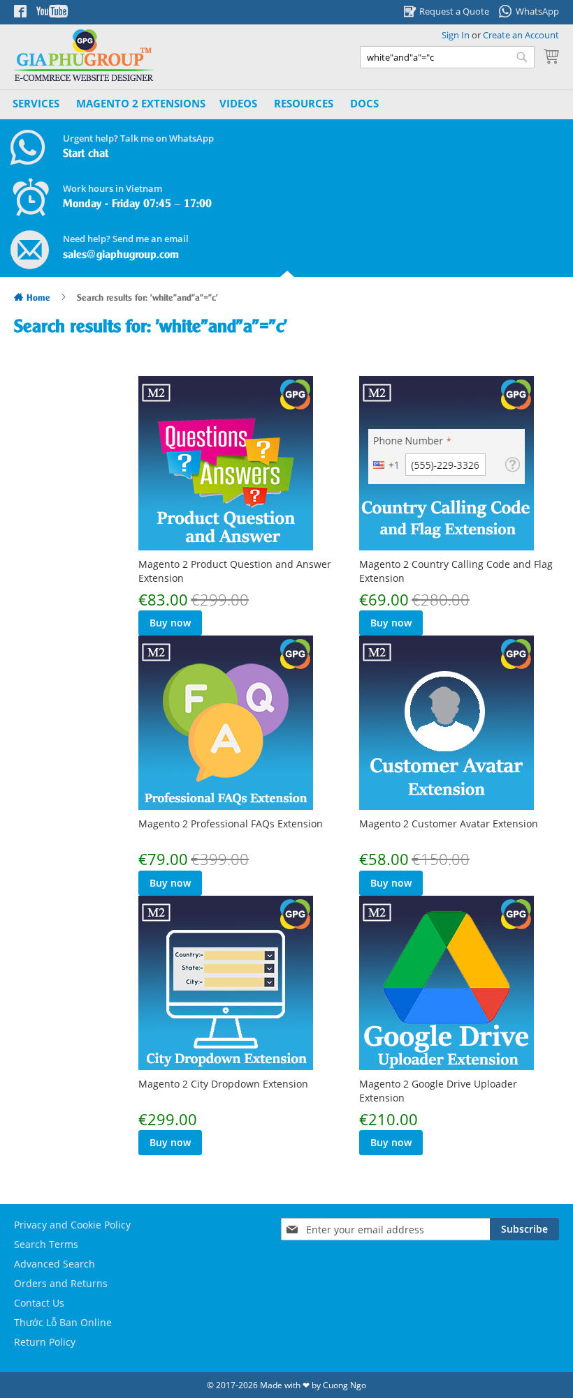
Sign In (456, 35)
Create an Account (521, 35)
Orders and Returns (61, 1283)
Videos (238, 103)
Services (36, 103)
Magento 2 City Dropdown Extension (223, 1083)
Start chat (85, 154)
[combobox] (447, 57)
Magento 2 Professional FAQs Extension (230, 823)
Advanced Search (54, 1263)
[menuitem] (141, 103)
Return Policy (44, 1341)
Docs (364, 103)
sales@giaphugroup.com (121, 255)
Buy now (170, 622)
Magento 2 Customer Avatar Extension (448, 823)
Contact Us (39, 1302)
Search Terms (46, 1244)
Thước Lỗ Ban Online (63, 1322)
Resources (303, 103)
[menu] (197, 104)
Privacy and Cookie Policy (72, 1224)
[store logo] (84, 55)
